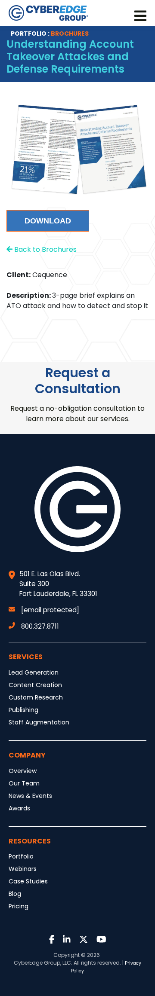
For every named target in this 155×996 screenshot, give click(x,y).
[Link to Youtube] (101, 940)
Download (48, 221)
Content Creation (35, 685)
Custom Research (36, 697)
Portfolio (21, 856)
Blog (15, 893)
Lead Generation (34, 672)
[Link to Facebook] (52, 940)
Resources (30, 841)
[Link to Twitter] (83, 940)
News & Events (30, 795)
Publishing (23, 710)
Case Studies (28, 881)
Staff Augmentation (39, 722)
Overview (23, 771)
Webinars (23, 869)
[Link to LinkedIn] (67, 940)
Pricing (18, 906)
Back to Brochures (44, 249)
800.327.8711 (40, 626)
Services (26, 657)
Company (27, 755)
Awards (19, 808)
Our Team (24, 783)
